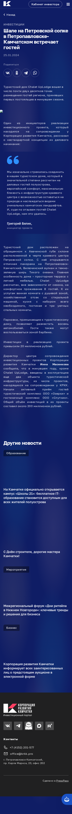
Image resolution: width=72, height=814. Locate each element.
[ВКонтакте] (7, 73)
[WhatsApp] (35, 73)
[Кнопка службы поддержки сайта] (67, 799)
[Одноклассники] (17, 73)
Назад (10, 14)
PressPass (62, 780)
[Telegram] (26, 73)
